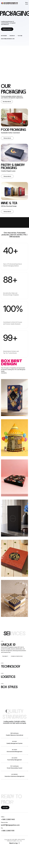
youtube (20, 35)
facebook (12, 35)
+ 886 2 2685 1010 (7, 831)
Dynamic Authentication (16, 656)
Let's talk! (5, 807)
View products (7, 138)
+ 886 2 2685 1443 (8, 819)
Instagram (4, 35)
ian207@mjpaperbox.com (7, 38)
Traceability (5, 656)
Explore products (7, 29)
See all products (7, 101)
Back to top (13, 843)
